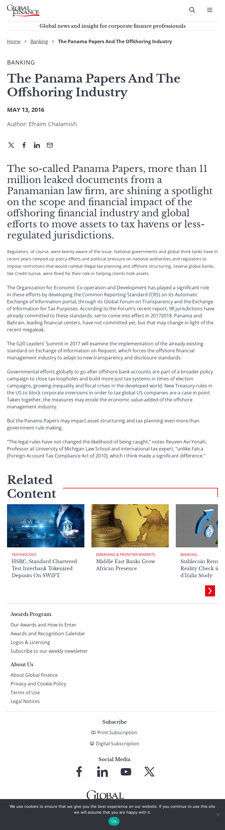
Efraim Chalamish (53, 124)
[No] (218, 814)
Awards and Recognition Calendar (48, 633)
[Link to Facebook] (79, 771)
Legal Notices (25, 701)
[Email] (52, 146)
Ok (114, 821)
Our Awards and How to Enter (43, 625)
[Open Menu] (209, 9)
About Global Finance (34, 675)
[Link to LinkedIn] (102, 771)
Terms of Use (25, 692)
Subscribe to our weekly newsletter (49, 651)
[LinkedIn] (39, 145)
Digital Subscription (117, 743)
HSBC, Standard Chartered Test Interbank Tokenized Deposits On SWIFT (44, 568)
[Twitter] (13, 145)
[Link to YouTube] (126, 771)
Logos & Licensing (30, 642)
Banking (39, 41)
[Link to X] (149, 771)
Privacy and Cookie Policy (38, 684)
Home (14, 41)
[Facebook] (26, 145)
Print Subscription (117, 732)
